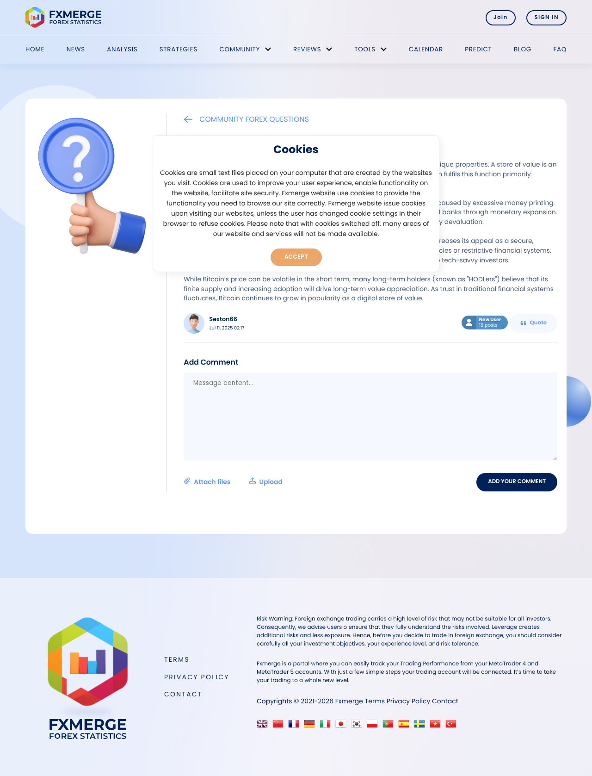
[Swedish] (421, 726)
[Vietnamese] (437, 726)
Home (34, 49)
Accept (296, 257)
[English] (264, 726)
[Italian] (327, 726)
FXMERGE (65, 17)
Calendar (426, 49)
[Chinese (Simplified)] (280, 726)
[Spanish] (405, 726)
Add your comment (517, 481)
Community (239, 49)
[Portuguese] (390, 726)
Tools (365, 49)
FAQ (560, 49)
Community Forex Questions (253, 119)
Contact (183, 694)
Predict (478, 49)
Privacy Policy (196, 677)
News (76, 49)
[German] (311, 726)
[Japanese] (343, 726)
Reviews (307, 49)
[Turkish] (453, 726)
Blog (522, 49)
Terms (177, 659)
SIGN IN (546, 17)
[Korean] (358, 726)
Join (500, 17)
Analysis (122, 49)
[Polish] (374, 726)
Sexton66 (223, 319)
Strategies (178, 49)
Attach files (238, 482)
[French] (295, 726)
